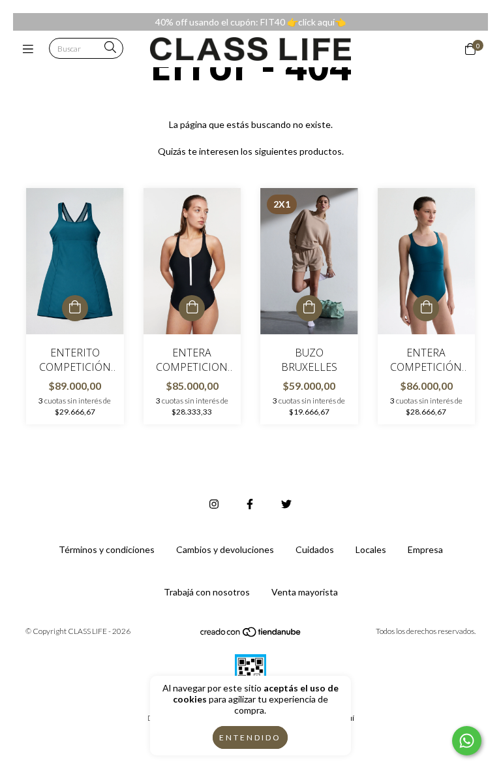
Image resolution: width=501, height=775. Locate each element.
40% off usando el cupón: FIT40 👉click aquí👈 (250, 21)
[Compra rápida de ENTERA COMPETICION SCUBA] (192, 308)
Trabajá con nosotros (207, 591)
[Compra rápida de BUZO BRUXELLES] (309, 308)
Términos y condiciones (107, 549)
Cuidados (315, 549)
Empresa (425, 549)
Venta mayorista (304, 591)
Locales (371, 549)
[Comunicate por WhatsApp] (466, 740)
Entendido (250, 737)
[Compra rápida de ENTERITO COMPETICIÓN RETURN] (75, 308)
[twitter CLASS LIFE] (286, 503)
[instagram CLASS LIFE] (214, 503)
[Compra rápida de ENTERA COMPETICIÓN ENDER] (426, 308)
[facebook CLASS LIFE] (250, 503)
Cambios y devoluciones (225, 549)
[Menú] (31, 49)
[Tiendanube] (251, 635)
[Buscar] (110, 47)
